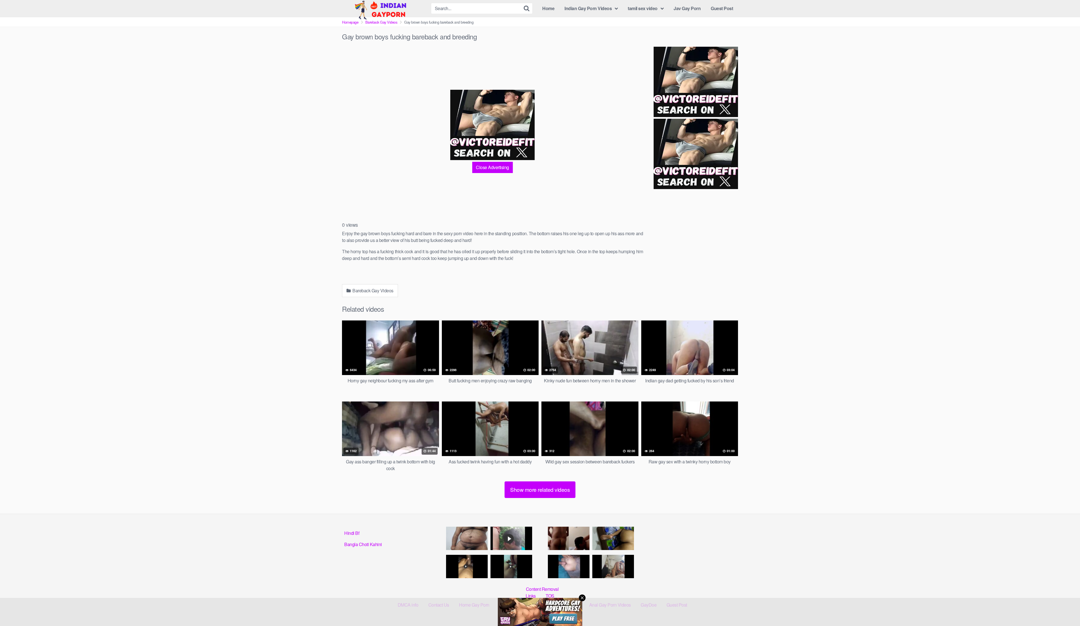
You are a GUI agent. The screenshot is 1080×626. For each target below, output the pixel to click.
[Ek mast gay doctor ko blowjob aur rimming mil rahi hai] (569, 538)
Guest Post (722, 8)
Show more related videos (540, 489)
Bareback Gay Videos (381, 22)
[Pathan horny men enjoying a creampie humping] (569, 566)
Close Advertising (492, 167)
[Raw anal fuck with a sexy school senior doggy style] (613, 538)
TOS (550, 596)
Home (548, 8)
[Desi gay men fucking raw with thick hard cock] (511, 566)
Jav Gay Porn (687, 8)
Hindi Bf (351, 533)
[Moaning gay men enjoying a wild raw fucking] (613, 566)
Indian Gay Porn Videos (588, 8)
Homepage (350, 22)
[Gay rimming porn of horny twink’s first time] (511, 538)
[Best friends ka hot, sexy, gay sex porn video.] (467, 538)
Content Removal (542, 589)
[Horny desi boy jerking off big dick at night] (467, 566)
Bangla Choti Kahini (363, 544)
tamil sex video (643, 8)
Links (531, 596)
